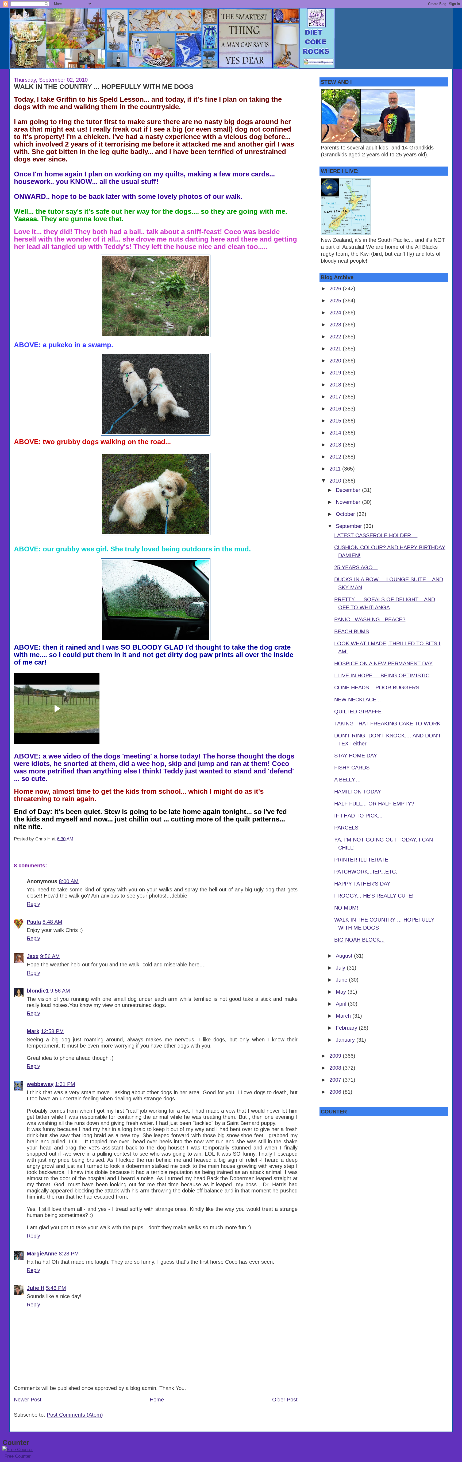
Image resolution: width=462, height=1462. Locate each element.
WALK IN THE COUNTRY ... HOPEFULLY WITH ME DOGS (104, 86)
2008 (336, 1068)
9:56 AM (50, 956)
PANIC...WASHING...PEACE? (369, 619)
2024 (336, 312)
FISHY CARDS (351, 767)
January (346, 1040)
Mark (33, 1031)
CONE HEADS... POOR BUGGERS (376, 687)
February (347, 1028)
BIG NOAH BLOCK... (359, 940)
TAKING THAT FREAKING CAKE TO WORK (387, 723)
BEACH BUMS (351, 631)
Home (157, 1399)
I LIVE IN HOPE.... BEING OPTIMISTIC (381, 675)
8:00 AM (69, 881)
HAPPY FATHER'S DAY (362, 884)
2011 (335, 469)
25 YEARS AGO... (356, 567)
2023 (336, 324)
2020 (336, 360)
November (349, 502)
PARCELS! (347, 828)
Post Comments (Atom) (75, 1415)
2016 (336, 409)
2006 (336, 1092)
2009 (336, 1056)
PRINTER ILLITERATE (361, 860)
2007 (336, 1080)
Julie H (35, 1288)
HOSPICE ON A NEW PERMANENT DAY (383, 663)
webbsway (40, 1084)
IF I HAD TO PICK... (358, 816)
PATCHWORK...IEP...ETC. (365, 872)
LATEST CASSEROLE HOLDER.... (375, 535)
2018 (336, 385)
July (341, 968)
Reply (33, 904)
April (342, 1004)
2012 (336, 457)
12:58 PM (52, 1031)
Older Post (285, 1399)
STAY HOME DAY (355, 755)
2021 (336, 348)
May (342, 992)
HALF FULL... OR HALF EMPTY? (374, 804)
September (350, 526)
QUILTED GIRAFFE (358, 711)
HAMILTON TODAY (357, 792)
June (342, 980)
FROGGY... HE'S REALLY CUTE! (374, 896)
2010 (336, 481)
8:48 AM (52, 922)
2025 (336, 300)
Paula (34, 922)
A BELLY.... (347, 780)
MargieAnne (42, 1253)
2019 (336, 373)
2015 (336, 421)
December (349, 490)
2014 (336, 433)
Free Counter (18, 1456)
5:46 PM (56, 1288)
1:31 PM (65, 1084)
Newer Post (27, 1399)
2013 (336, 445)
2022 (336, 336)
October (346, 514)
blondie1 (38, 991)
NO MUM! (346, 908)
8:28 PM (69, 1253)
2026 (336, 288)
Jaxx (32, 956)
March (344, 1016)
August (345, 956)
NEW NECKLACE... (357, 699)
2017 (336, 397)
